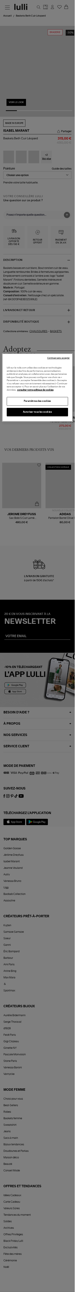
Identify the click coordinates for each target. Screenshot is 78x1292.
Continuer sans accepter (58, 358)
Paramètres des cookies (37, 401)
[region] (37, 387)
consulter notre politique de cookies (35, 390)
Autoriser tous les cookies (37, 412)
